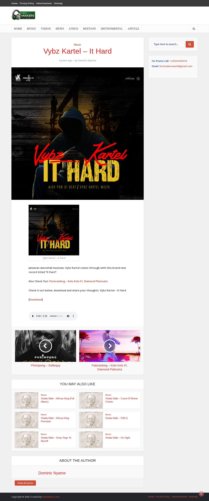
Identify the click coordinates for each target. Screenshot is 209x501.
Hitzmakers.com (50, 496)
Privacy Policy (27, 3)
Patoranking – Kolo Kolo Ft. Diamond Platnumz (78, 281)
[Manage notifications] (201, 493)
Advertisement (44, 3)
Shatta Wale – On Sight (117, 437)
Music (31, 28)
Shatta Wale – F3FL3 (116, 418)
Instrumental (112, 28)
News (60, 28)
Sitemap (58, 3)
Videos (46, 28)
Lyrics (73, 28)
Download (35, 299)
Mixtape (89, 28)
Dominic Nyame (87, 60)
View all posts (25, 482)
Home (14, 3)
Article (133, 28)
